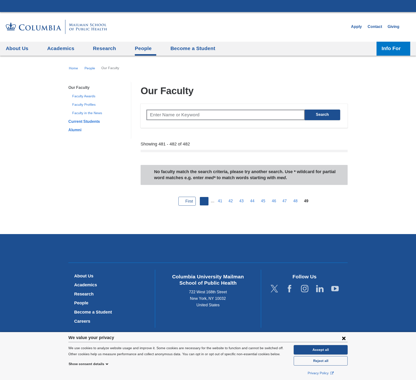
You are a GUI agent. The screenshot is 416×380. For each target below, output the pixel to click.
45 (263, 201)
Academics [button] (60, 48)
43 (241, 201)
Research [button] (104, 48)
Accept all (320, 350)
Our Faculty (79, 87)
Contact (375, 27)
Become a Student (93, 312)
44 (252, 201)
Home (73, 68)
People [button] (143, 48)
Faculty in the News (87, 113)
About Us (83, 276)
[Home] (56, 27)
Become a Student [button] (192, 48)
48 (295, 201)
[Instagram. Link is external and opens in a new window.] (305, 289)
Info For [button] (391, 48)
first (189, 201)
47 (284, 201)
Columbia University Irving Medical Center (208, 5)
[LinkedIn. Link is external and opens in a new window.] (320, 289)
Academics (85, 284)
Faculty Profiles (84, 104)
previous (204, 201)
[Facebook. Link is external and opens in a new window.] (289, 289)
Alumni (74, 130)
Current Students (84, 121)
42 (230, 201)
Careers (82, 321)
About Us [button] (17, 48)
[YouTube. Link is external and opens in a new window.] (335, 289)
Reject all (320, 361)
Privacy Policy (319, 373)
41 (220, 201)
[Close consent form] (344, 338)
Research (84, 294)
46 (274, 201)
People (89, 68)
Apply (356, 27)
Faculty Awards (83, 96)
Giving (393, 27)
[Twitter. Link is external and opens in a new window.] (274, 289)
